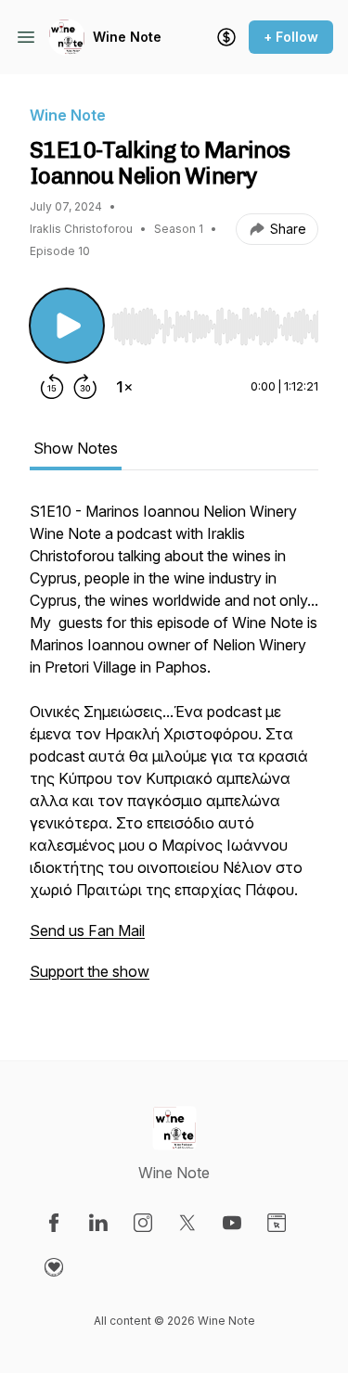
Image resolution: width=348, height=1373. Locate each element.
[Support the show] (226, 37)
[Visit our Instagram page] (143, 1222)
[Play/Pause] (67, 326)
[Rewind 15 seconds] (52, 387)
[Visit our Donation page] (54, 1267)
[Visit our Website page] (276, 1222)
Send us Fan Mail (87, 930)
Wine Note (127, 37)
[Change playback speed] (124, 387)
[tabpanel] (174, 750)
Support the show (89, 971)
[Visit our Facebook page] (54, 1222)
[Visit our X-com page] (187, 1222)
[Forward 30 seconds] (85, 387)
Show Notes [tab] (75, 448)
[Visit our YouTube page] (232, 1222)
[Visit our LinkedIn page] (98, 1222)
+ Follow (291, 37)
